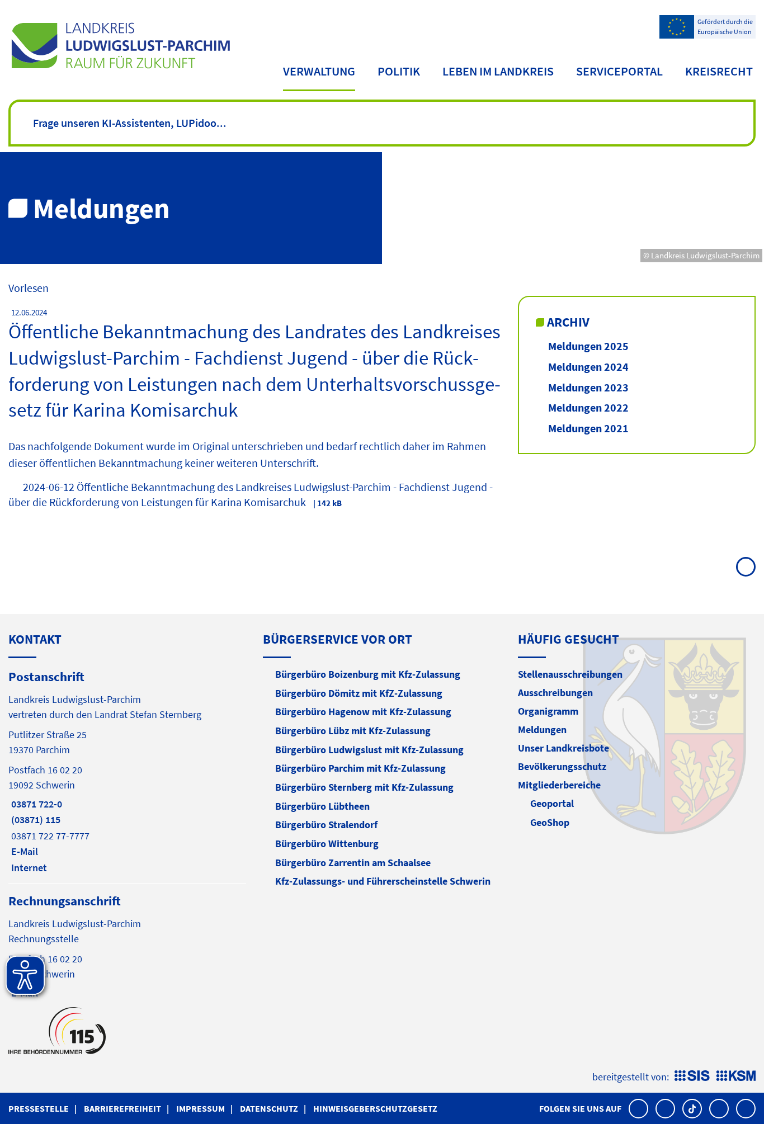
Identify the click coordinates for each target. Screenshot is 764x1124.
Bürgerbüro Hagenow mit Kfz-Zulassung (363, 711)
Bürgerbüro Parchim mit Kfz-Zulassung (360, 768)
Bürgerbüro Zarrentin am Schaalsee (353, 862)
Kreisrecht (719, 71)
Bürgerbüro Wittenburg (327, 843)
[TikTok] (692, 1108)
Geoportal (552, 803)
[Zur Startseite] (120, 45)
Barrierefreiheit (122, 1108)
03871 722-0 (35, 803)
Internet (27, 867)
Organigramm (548, 711)
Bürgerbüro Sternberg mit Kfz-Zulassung (364, 787)
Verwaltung (319, 71)
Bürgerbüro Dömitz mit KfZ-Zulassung (358, 693)
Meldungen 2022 (588, 407)
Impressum (200, 1108)
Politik (399, 71)
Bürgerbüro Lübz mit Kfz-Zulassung (353, 730)
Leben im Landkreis (498, 71)
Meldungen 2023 (588, 387)
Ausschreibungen (555, 692)
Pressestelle (38, 1108)
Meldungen (542, 729)
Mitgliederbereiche (559, 784)
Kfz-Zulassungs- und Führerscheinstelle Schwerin (383, 881)
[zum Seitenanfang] (746, 567)
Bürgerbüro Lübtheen (322, 806)
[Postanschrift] (127, 771)
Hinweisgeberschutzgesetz (375, 1108)
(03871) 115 (34, 819)
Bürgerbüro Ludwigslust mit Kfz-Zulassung (369, 749)
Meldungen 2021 (588, 428)
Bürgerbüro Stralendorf (326, 824)
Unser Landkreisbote (563, 748)
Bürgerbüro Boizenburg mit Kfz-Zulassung (367, 674)
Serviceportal (619, 71)
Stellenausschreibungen (570, 674)
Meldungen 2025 (588, 346)
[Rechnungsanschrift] (127, 946)
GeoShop (549, 822)
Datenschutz (269, 1108)
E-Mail (23, 851)
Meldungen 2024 (588, 367)
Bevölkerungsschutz (562, 766)
